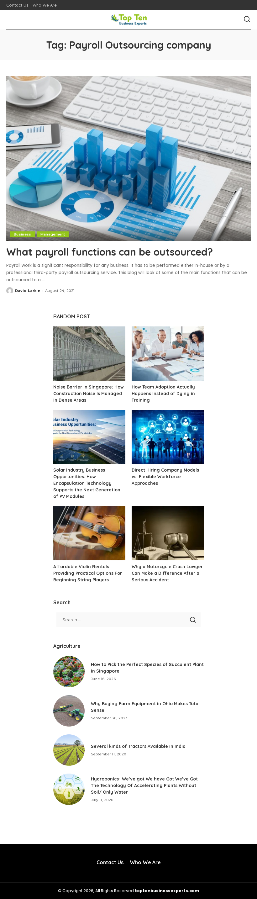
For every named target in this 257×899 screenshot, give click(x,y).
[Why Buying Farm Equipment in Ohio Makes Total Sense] (69, 711)
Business (22, 234)
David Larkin (27, 290)
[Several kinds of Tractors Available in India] (69, 750)
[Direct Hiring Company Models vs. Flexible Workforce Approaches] (168, 437)
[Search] (247, 19)
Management (52, 234)
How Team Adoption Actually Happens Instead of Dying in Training (163, 393)
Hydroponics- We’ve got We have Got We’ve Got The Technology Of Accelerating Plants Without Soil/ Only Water (144, 785)
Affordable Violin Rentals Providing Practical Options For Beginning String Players (87, 573)
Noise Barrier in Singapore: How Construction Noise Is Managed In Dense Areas (88, 393)
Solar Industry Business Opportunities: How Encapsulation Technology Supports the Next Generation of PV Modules (86, 483)
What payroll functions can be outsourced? (109, 252)
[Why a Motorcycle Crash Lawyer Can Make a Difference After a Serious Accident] (168, 533)
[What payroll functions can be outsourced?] (128, 158)
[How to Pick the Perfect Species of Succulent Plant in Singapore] (69, 671)
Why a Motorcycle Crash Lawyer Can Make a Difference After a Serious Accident (167, 573)
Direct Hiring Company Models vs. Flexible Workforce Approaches (165, 476)
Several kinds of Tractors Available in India (138, 746)
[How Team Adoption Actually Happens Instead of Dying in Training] (168, 353)
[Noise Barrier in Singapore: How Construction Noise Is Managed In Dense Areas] (89, 353)
